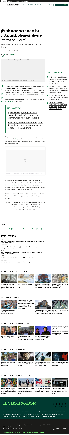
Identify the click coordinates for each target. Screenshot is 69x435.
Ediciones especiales (9, 416)
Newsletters (30, 416)
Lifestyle (36, 414)
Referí (27, 412)
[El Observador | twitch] (65, 407)
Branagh (14, 228)
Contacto (42, 432)
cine (2, 228)
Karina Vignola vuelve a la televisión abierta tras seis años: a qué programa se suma (18, 262)
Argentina (10, 1)
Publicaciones (20, 416)
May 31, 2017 (32, 209)
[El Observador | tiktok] (65, 404)
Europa (17, 139)
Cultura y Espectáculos (28, 4)
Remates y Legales (57, 414)
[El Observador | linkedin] (55, 407)
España (17, 1)
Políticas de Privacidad (19, 432)
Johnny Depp (14, 185)
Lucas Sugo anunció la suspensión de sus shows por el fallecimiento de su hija (17, 257)
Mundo (14, 414)
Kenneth (8, 228)
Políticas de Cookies (8, 432)
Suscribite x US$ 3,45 (61, 5)
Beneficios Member (18, 412)
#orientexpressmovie (16, 207)
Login (50, 5)
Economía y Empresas (54, 412)
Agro (63, 412)
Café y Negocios (42, 412)
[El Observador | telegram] (62, 407)
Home (4, 412)
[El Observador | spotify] (59, 407)
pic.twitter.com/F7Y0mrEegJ (31, 207)
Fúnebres (48, 414)
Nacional (33, 412)
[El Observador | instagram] (59, 404)
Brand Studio (7, 414)
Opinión (42, 414)
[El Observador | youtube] (62, 404)
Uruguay (4, 1)
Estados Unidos (25, 1)
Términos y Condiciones (32, 432)
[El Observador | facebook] (56, 404)
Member (9, 412)
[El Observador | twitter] (53, 404)
